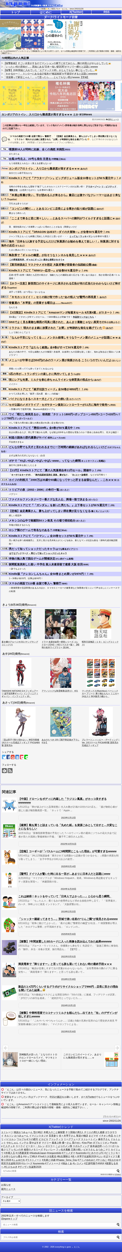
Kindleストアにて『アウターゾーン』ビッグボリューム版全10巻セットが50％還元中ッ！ (64, 178)
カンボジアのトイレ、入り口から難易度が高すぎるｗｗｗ (44, 168)
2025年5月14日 (68, 866)
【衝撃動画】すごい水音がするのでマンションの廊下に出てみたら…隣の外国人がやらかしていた (56, 63)
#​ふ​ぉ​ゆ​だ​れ (18, 1160)
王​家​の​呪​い (77, 1149)
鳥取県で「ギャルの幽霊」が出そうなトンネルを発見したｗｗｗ (48, 255)
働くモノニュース (99, 511)
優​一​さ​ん (66, 1142)
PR (107, 232)
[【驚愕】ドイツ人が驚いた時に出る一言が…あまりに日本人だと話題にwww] (9, 879)
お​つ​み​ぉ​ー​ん (21, 1135)
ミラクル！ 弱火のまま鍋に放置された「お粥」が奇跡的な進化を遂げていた (55, 327)
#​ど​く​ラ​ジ (109, 1153)
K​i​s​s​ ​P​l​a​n (87, 1142)
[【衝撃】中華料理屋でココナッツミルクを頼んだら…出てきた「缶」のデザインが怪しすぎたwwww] (9, 1018)
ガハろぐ (64, 490)
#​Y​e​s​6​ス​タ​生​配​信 (47, 1156)
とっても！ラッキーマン (81, 236)
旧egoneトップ (9, 1218)
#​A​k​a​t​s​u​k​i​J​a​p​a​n (37, 1153)
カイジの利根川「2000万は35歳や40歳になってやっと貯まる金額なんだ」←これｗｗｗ (62, 479)
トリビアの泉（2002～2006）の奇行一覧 (34, 489)
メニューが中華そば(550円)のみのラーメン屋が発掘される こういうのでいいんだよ (60, 360)
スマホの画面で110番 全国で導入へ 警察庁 (35, 583)
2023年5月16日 (68, 1031)
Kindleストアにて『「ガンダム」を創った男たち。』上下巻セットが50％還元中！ (59, 505)
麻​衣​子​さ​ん (104, 1139)
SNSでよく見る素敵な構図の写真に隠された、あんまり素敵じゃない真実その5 (57, 322)
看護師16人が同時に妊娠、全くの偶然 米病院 (37, 149)
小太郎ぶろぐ (113, 322)
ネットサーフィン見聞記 (93, 461)
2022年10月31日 (68, 844)
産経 (94, 265)
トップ (15, 12)
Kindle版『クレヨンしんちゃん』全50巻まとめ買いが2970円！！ (49, 573)
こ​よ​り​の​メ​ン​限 (63, 1146)
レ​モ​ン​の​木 (17, 1149)
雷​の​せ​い (77, 1142)
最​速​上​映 (56, 1142)
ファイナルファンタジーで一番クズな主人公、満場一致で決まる (48, 499)
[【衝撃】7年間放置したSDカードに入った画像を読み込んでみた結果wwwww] (9, 947)
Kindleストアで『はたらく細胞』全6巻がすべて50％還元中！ (47, 347)
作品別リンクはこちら (83, 317)
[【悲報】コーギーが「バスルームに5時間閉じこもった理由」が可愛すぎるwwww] (9, 857)
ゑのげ (83, 168)
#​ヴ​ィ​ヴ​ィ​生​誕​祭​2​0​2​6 (29, 1167)
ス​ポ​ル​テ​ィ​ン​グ (81, 1146)
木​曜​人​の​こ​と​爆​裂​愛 (54, 1132)
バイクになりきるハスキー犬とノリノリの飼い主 (39, 398)
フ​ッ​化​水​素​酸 (63, 1149)
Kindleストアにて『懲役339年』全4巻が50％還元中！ (42, 427)
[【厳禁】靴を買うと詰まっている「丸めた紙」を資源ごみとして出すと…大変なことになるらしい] (9, 831)
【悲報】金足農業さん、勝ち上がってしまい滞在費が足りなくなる (50, 510)
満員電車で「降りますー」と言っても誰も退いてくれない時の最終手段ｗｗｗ (65, 963)
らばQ (77, 374)
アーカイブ (7, 1197)
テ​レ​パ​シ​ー (49, 1149)
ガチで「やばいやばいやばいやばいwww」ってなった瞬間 (45, 460)
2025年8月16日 (68, 934)
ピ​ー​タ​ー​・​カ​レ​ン (35, 1146)
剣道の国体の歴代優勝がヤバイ (28, 437)
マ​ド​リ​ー (46, 1142)
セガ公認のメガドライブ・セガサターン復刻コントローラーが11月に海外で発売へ (59, 404)
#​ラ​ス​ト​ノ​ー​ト (33, 1160)
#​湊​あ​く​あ (66, 1163)
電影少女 (13, 190)
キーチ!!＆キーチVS (20, 475)
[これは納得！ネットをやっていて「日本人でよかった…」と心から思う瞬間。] (9, 902)
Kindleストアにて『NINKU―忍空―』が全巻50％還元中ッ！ (46, 270)
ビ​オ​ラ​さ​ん (89, 1149)
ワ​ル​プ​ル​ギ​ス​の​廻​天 (27, 1139)
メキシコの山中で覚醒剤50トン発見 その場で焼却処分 (42, 520)
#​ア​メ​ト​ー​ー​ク (53, 1163)
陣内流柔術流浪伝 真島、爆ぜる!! (51, 475)
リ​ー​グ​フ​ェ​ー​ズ (72, 1139)
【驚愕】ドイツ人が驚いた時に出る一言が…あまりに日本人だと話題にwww (64, 873)
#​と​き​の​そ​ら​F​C (95, 1153)
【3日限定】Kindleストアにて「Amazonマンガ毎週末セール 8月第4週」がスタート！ (62, 312)
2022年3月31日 (68, 956)
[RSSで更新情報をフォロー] (10, 770)
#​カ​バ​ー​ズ (26, 1163)
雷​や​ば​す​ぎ (35, 1142)
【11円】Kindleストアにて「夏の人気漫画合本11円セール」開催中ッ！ (53, 470)
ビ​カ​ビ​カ (43, 1139)
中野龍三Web (58, 159)
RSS (107, 12)
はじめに (46, 12)
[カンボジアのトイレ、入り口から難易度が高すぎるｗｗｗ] (17, 757)
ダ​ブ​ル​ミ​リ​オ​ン (101, 1142)
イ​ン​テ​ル (24, 1142)
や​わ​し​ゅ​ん (12, 1142)
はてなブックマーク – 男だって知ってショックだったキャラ (38, 553)
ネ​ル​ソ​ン (9, 1135)
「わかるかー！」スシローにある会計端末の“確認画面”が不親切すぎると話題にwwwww (50, 73)
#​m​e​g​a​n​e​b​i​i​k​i (54, 1153)
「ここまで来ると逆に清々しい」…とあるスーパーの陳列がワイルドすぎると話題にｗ (62, 218)
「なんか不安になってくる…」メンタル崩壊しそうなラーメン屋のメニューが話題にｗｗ (63, 337)
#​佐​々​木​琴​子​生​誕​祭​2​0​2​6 (84, 1156)
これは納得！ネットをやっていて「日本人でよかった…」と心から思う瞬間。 (65, 896)
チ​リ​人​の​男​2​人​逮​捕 (94, 1132)
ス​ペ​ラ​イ (20, 1146)
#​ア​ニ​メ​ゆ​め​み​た (87, 1160)
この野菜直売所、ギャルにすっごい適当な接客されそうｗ (37, 259)
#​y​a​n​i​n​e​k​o (81, 1153)
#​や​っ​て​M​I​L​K (30, 1156)
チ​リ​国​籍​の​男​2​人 (74, 1132)
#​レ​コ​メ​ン (78, 1163)
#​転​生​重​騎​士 (63, 1156)
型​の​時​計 (38, 1132)
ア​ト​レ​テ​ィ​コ (56, 1139)
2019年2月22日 (68, 911)
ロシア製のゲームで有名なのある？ (31, 530)
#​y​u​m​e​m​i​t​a (38, 1163)
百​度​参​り (53, 1135)
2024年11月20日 (68, 889)
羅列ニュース (113, 119)
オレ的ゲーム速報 (64, 558)
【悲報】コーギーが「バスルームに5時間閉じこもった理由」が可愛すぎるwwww (67, 851)
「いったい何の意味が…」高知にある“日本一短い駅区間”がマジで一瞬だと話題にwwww (51, 66)
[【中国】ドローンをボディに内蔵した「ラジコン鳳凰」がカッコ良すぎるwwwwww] (9, 805)
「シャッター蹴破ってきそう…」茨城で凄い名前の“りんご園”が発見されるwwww (68, 918)
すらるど (20, 245)
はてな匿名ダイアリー (66, 549)
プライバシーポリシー (112, 1116)
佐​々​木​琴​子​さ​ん (67, 1135)
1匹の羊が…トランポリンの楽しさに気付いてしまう (41, 373)
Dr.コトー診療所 (80, 475)
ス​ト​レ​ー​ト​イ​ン (89, 1139)
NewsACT (66, 303)
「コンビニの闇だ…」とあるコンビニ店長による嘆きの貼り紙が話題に (52, 208)
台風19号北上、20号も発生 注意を (30, 158)
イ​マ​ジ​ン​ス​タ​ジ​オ (38, 1135)
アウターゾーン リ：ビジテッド (101, 186)
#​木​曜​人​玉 (9, 1153)
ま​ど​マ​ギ (93, 1135)
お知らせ (6, 1184)
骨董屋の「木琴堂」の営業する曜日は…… (35, 302)
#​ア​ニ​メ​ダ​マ (68, 1153)
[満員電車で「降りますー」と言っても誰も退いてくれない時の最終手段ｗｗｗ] (9, 970)
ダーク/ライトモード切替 (61, 17)
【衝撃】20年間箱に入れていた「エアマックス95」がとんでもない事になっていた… (49, 70)
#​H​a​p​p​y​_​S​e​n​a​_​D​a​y (66, 1160)
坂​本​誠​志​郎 (96, 1146)
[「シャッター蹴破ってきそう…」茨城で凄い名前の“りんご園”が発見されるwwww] (9, 925)
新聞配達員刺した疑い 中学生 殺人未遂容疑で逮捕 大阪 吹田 (46, 564)
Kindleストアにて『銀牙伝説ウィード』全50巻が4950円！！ (46, 389)
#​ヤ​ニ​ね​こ (101, 1160)
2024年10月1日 (68, 1005)
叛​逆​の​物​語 (82, 1135)
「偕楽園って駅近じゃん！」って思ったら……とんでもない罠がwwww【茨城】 (46, 77)
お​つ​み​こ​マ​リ (103, 1149)
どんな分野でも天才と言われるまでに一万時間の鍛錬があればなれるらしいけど (58, 447)
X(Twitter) (76, 12)
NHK (86, 564)
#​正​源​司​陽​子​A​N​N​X (94, 1163)
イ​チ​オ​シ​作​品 (106, 1135)
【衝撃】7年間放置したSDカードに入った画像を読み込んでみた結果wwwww (65, 941)
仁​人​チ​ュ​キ (9, 1146)
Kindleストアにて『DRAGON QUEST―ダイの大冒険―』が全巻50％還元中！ (57, 231)
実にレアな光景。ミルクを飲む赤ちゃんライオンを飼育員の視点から (51, 379)
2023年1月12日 (68, 817)
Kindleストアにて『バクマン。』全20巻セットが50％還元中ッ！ (49, 535)
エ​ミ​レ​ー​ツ (7, 1132)
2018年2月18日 (68, 979)
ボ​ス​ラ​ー (50, 1146)
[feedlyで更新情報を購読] (4, 770)
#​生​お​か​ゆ (113, 1160)
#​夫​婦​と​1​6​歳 (48, 1160)
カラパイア (75, 399)
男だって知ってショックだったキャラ (32, 548)
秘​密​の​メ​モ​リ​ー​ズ (33, 1149)
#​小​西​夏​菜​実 (22, 1153)
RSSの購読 (56, 1097)
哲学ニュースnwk (56, 437)
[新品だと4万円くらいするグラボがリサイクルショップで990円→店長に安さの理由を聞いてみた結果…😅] (9, 992)
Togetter (11, 199)
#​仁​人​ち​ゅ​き (10, 1167)
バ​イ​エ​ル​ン (10, 1139)
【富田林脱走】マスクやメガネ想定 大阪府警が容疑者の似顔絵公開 (50, 264)
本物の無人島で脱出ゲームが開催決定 (32, 558)
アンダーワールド (23, 418)
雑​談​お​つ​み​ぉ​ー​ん (23, 1132)
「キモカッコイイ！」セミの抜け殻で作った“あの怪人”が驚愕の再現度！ (54, 296)
